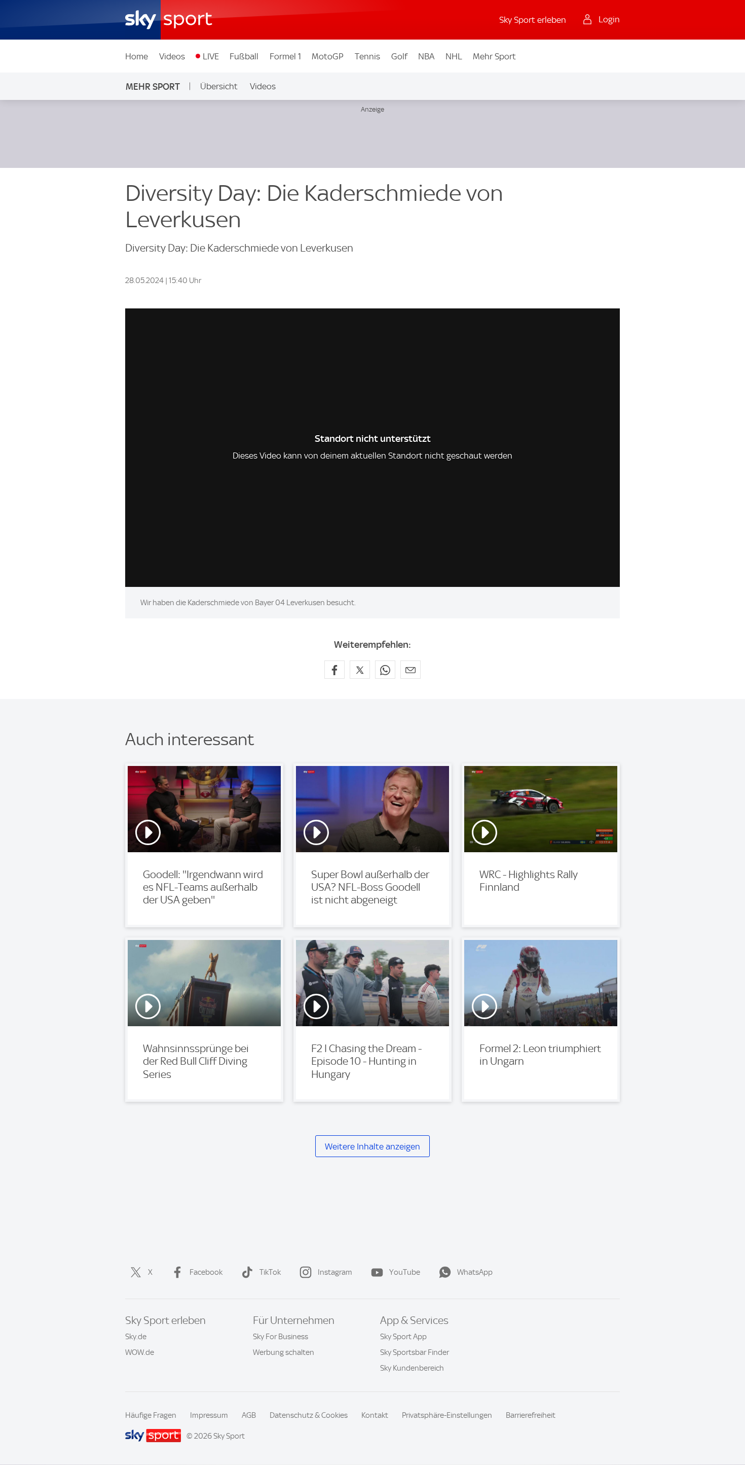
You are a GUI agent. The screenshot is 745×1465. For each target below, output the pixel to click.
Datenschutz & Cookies (309, 1415)
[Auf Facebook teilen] (334, 669)
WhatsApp (475, 1272)
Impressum (209, 1415)
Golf (399, 56)
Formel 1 (285, 56)
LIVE (211, 56)
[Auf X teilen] (360, 669)
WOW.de (139, 1352)
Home (136, 56)
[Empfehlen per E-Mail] (410, 669)
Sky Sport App (403, 1336)
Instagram (335, 1272)
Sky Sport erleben (532, 20)
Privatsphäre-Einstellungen (447, 1415)
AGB (249, 1415)
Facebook (206, 1272)
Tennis (367, 56)
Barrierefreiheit (530, 1415)
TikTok (270, 1272)
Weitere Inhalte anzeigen (372, 1146)
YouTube (404, 1272)
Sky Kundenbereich (412, 1368)
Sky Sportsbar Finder (414, 1352)
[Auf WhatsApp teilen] (385, 669)
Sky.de (135, 1336)
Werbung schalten (283, 1352)
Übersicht (219, 86)
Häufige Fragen (150, 1415)
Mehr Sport (494, 56)
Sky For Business (280, 1336)
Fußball (244, 56)
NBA (426, 56)
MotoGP (328, 56)
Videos (172, 56)
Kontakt (374, 1415)
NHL (453, 56)
